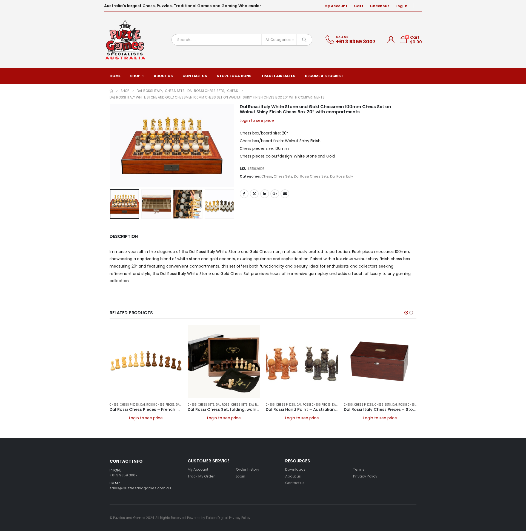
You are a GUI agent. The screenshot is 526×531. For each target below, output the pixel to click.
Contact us (294, 482)
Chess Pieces (129, 405)
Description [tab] (124, 236)
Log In (401, 6)
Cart (358, 6)
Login (240, 476)
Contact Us (194, 75)
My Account (335, 6)
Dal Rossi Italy (341, 176)
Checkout (379, 6)
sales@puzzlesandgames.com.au (140, 488)
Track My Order (201, 476)
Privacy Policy (365, 476)
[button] (111, 145)
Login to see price (257, 120)
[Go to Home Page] (111, 91)
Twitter (254, 193)
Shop (135, 75)
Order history (247, 469)
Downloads (295, 469)
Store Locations (234, 75)
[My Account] (391, 39)
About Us (163, 75)
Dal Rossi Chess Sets (311, 176)
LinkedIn (264, 193)
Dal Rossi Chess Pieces (157, 405)
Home (115, 75)
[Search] (304, 39)
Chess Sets (283, 176)
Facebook (244, 193)
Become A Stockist (324, 75)
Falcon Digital (217, 518)
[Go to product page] (146, 361)
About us (293, 476)
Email (285, 193)
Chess (266, 176)
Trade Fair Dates (278, 75)
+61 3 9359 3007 (123, 475)
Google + (274, 193)
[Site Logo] (125, 39)
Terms (358, 469)
